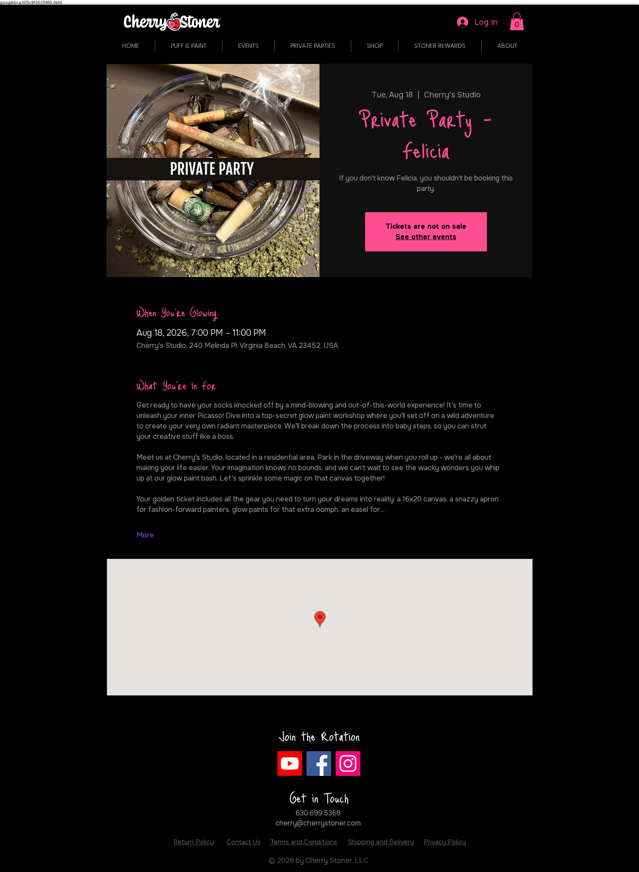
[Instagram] (348, 763)
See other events (426, 236)
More (145, 535)
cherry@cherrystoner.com (318, 823)
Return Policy (193, 842)
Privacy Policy (445, 842)
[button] (516, 21)
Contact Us (243, 842)
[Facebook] (318, 763)
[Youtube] (289, 763)
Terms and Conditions (303, 842)
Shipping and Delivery (381, 842)
